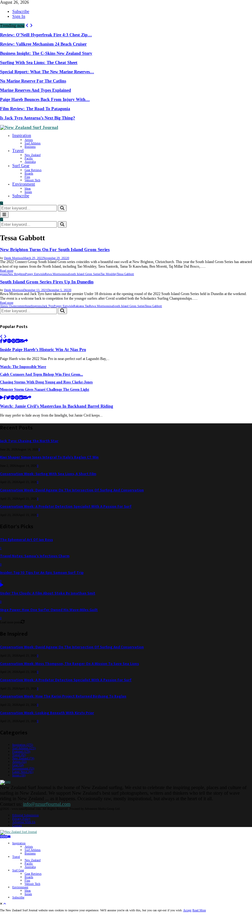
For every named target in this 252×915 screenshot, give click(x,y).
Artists (29, 140)
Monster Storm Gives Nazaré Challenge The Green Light (44, 390)
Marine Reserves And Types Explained (35, 90)
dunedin (29, 306)
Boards (29, 173)
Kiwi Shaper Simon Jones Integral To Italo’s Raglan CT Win (49, 457)
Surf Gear (21, 165)
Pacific (29, 158)
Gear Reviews (33, 170)
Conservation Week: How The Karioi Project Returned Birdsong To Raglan (63, 696)
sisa (66, 274)
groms (4, 274)
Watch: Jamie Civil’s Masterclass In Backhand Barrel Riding (56, 406)
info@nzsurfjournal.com (46, 804)
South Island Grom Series (84, 274)
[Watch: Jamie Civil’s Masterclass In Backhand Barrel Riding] (1, 398)
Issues (28, 192)
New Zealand (33, 155)
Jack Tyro (48, 306)
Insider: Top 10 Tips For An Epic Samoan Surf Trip (42, 573)
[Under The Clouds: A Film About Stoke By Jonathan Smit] (1, 585)
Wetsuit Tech (32, 180)
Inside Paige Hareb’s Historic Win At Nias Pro (43, 349)
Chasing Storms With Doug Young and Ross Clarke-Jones (46, 382)
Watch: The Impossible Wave (23, 367)
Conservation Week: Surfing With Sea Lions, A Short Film (48, 474)
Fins (27, 176)
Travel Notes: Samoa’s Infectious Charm (34, 556)
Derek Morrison (13, 258)
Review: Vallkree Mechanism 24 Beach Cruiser (43, 44)
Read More (199, 910)
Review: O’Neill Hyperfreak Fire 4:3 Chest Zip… (46, 35)
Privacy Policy (21, 818)
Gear (18, 765)
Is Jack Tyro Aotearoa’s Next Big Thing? (37, 118)
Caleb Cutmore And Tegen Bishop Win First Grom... (41, 375)
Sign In (18, 16)
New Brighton (16, 274)
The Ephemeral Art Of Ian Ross (26, 540)
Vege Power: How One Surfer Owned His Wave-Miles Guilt (49, 610)
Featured (21, 751)
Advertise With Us (23, 822)
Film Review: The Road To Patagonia (35, 108)
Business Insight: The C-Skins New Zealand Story (46, 53)
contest (20, 306)
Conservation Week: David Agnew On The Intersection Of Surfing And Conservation (72, 490)
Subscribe (20, 11)
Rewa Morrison (54, 274)
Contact (17, 825)
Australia (30, 161)
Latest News (22, 771)
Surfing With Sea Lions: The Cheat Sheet (38, 62)
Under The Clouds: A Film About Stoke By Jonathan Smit (47, 593)
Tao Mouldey (108, 274)
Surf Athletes (33, 143)
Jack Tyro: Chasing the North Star (29, 441)
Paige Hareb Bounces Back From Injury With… (45, 99)
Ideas (28, 188)
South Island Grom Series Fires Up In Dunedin (46, 281)
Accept (187, 910)
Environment (23, 184)
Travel (18, 150)
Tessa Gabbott (125, 274)
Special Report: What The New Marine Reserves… (47, 72)
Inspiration (21, 135)
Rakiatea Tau (81, 306)
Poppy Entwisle (35, 274)
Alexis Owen (8, 306)
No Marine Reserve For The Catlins (33, 81)
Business (30, 146)
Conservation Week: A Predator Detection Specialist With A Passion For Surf (66, 506)
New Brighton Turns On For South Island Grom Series (55, 249)
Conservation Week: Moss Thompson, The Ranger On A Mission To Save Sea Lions (69, 664)
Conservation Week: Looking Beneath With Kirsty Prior (47, 713)
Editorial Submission (25, 815)
